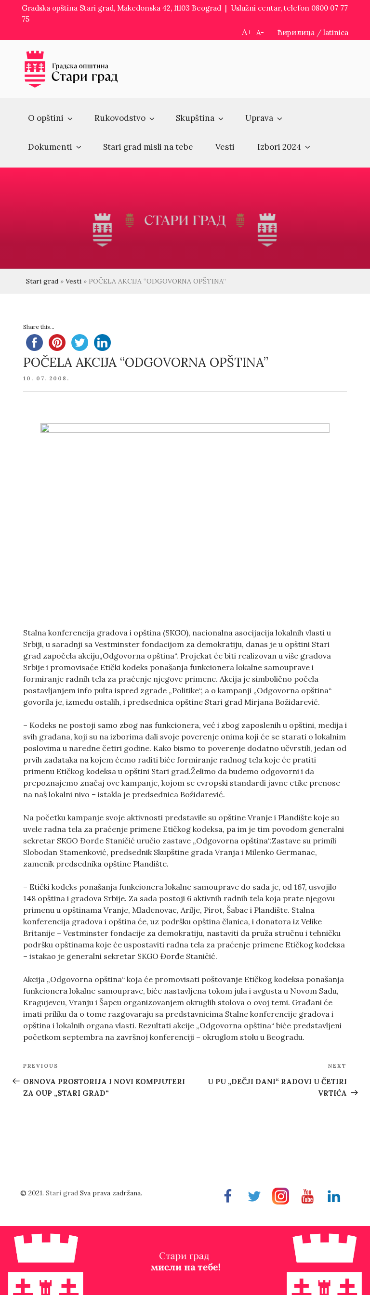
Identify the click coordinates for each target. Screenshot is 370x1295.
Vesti (225, 147)
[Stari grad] (71, 86)
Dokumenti (50, 147)
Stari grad (42, 281)
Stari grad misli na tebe (148, 147)
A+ (246, 32)
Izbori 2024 (279, 147)
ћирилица (296, 32)
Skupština (195, 118)
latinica (335, 32)
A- (260, 32)
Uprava (259, 118)
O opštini (46, 118)
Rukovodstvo (119, 118)
